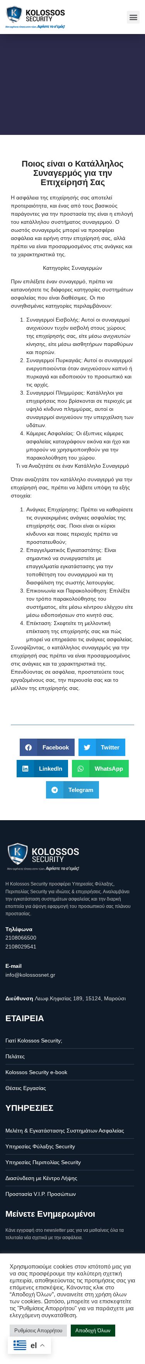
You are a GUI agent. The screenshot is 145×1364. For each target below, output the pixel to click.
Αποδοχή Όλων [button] (93, 1330)
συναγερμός (46, 230)
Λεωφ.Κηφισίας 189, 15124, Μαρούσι (80, 998)
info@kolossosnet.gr (30, 975)
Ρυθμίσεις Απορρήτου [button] (38, 1330)
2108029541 (20, 946)
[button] (133, 17)
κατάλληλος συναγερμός (81, 647)
